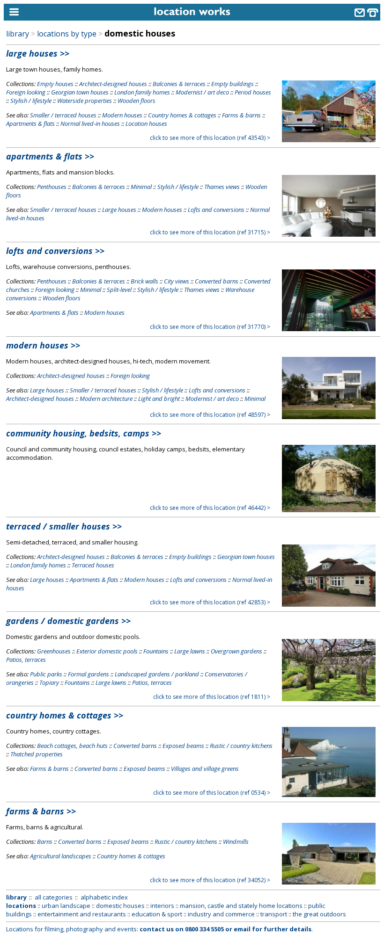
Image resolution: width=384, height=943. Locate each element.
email (242, 929)
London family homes (142, 92)
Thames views (222, 186)
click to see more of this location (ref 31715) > (210, 232)
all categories (54, 897)
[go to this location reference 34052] (329, 882)
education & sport (157, 914)
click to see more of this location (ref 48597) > (210, 415)
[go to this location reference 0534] (329, 795)
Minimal (141, 186)
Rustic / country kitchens (241, 745)
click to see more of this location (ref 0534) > (211, 793)
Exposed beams (183, 745)
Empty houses (55, 84)
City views (176, 281)
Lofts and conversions (216, 209)
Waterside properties (84, 100)
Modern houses (122, 115)
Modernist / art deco (202, 92)
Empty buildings (232, 84)
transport (273, 914)
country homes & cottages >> (64, 715)
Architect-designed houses (113, 84)
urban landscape (66, 905)
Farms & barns (241, 115)
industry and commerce (221, 914)
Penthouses (51, 186)
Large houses (119, 209)
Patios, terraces (26, 659)
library (17, 34)
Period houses (253, 92)
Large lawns (189, 651)
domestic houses (120, 905)
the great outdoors (319, 914)
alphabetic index (104, 897)
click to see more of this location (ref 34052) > (210, 880)
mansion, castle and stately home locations (241, 905)
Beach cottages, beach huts (72, 745)
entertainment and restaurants (81, 914)
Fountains (156, 651)
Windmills (236, 841)
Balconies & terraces (179, 84)
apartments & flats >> (50, 156)
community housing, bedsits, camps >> (83, 433)
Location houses (146, 123)
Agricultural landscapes (60, 856)
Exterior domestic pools (107, 651)
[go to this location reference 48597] (329, 417)
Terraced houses (93, 565)
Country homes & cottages (182, 115)
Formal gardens (88, 674)
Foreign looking (25, 92)
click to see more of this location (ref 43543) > (210, 138)
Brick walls (144, 281)
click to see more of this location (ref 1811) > (211, 697)
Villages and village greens (205, 768)
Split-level (119, 289)
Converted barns (216, 281)
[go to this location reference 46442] (329, 510)
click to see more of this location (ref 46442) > (210, 508)
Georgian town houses (80, 92)
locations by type (66, 34)
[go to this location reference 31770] (329, 329)
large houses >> (37, 53)
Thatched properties (36, 754)
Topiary (49, 682)
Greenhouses (54, 651)
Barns (44, 841)
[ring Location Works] (373, 13)
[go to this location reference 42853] (329, 604)
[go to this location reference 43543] (329, 140)
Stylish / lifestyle (31, 100)
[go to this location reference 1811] (329, 699)
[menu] (51, 12)
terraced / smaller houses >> (64, 526)
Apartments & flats (30, 123)
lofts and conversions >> (55, 250)
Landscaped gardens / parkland (157, 674)
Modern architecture (106, 398)
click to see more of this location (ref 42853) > (210, 602)
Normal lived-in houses (90, 123)
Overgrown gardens (236, 651)
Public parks (46, 674)
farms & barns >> (41, 811)
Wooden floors (136, 100)
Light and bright (159, 398)
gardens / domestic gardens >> (68, 620)
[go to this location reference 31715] (329, 234)
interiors (162, 905)
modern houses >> (43, 345)
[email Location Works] (359, 13)
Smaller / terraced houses (63, 115)
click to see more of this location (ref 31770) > (210, 327)
